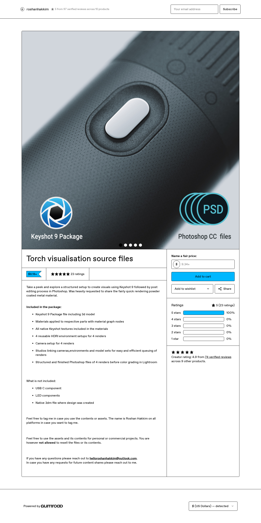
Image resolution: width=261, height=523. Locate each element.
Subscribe (230, 9)
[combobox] (192, 288)
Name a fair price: (184, 256)
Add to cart (203, 276)
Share (227, 289)
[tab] (120, 245)
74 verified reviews (218, 357)
